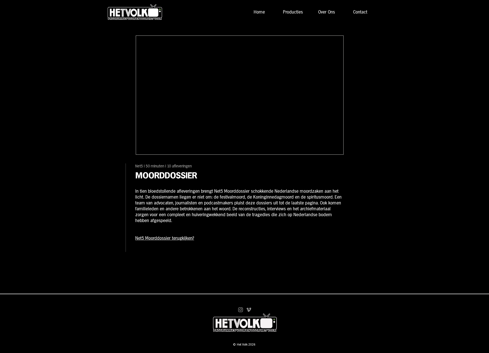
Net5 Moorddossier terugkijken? (164, 238)
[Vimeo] (249, 310)
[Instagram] (240, 310)
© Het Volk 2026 (244, 344)
